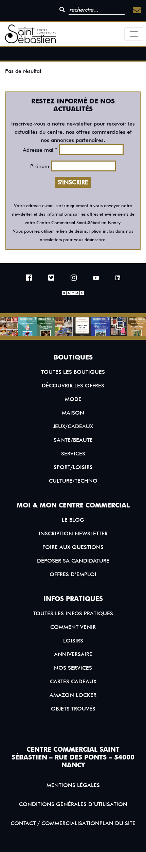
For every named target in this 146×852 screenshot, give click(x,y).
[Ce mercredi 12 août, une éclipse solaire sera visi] (64, 326)
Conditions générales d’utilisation (73, 804)
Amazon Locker (73, 695)
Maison (73, 413)
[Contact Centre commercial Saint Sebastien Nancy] (137, 10)
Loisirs (73, 640)
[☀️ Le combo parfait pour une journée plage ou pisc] (119, 326)
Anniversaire (73, 654)
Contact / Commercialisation (55, 823)
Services (73, 453)
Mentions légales (73, 785)
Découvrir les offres (73, 385)
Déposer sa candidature (73, 560)
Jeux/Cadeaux (73, 426)
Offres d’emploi (73, 574)
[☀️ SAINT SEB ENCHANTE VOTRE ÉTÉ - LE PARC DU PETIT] (27, 326)
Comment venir (73, 627)
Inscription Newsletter (73, 533)
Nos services (73, 668)
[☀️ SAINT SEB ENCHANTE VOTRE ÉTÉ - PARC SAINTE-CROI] (46, 326)
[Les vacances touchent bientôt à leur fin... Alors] (9, 326)
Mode (73, 399)
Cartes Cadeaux (73, 681)
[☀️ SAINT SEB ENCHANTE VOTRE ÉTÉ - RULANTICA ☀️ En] (100, 326)
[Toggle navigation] (133, 34)
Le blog (73, 520)
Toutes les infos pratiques (73, 613)
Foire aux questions (73, 547)
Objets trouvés (73, 708)
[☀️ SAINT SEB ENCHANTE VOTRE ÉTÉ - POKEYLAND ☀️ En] (137, 326)
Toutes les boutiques (73, 372)
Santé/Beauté (73, 440)
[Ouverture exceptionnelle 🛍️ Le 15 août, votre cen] (82, 326)
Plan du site (117, 823)
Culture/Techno (73, 481)
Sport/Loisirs (73, 467)
